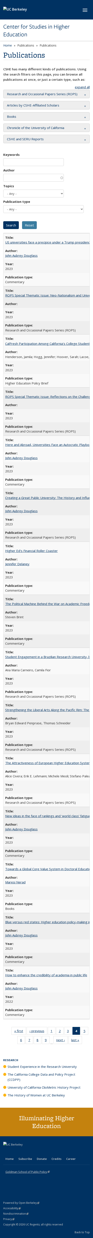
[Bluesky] (41, 1152)
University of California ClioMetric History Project (44, 1087)
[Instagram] (32, 1152)
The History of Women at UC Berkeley (36, 1095)
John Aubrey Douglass (21, 255)
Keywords (11, 154)
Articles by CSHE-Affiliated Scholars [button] (33, 105)
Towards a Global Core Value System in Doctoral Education (49, 869)
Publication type (16, 201)
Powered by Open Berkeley (21, 1203)
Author (9, 170)
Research (10, 1060)
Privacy (8, 1219)
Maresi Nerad (15, 882)
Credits (56, 1159)
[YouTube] (24, 1152)
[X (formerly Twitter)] (7, 1152)
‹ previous (38, 1032)
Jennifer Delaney (17, 564)
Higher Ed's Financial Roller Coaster (31, 551)
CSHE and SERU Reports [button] (25, 139)
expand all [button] (82, 87)
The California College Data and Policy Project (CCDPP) (41, 1077)
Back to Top (82, 1232)
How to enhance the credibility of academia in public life (46, 975)
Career (71, 1159)
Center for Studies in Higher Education (36, 31)
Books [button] (11, 116)
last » (76, 1041)
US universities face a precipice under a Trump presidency (48, 242)
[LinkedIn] (15, 1152)
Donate (42, 1159)
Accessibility (12, 1208)
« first (20, 1032)
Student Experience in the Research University (42, 1066)
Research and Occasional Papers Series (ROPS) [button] (42, 94)
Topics (8, 186)
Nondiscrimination (16, 1213)
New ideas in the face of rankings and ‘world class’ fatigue (48, 816)
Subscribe (25, 1159)
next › (62, 1041)
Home (7, 45)
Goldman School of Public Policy (27, 1172)
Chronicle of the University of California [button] (35, 128)
